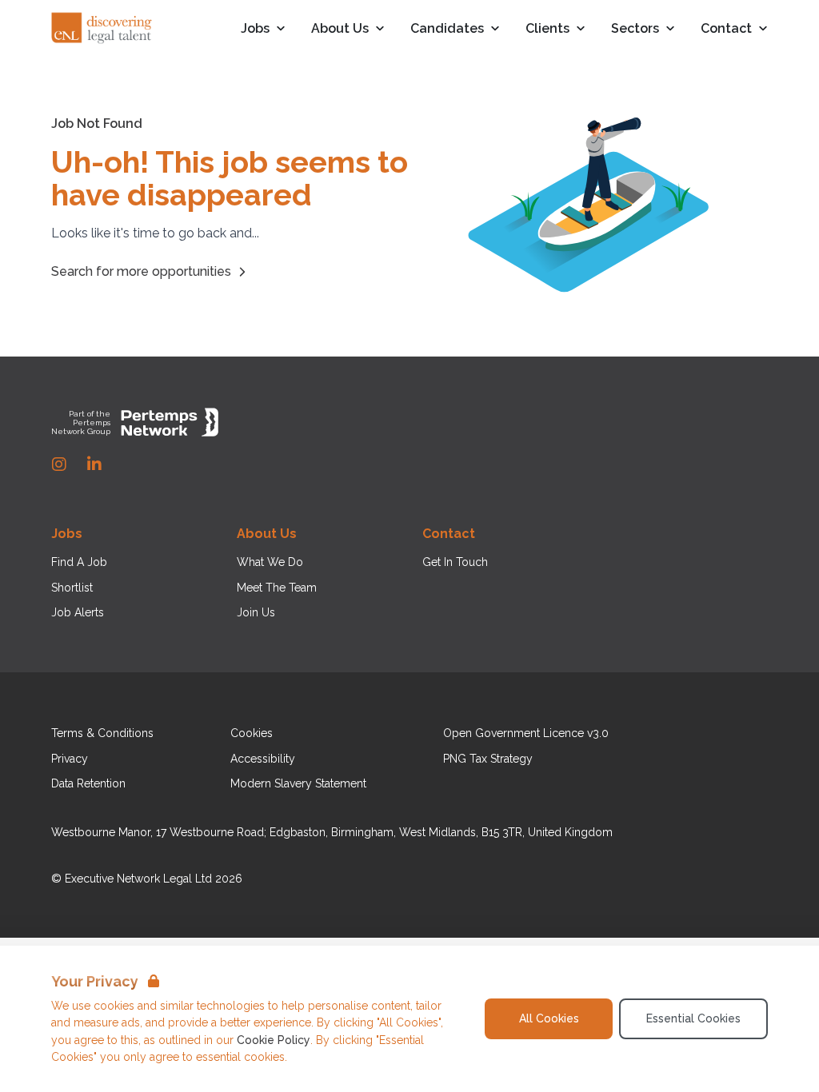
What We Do (270, 562)
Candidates (447, 29)
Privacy (69, 758)
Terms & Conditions (102, 733)
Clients (547, 29)
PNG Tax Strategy (488, 758)
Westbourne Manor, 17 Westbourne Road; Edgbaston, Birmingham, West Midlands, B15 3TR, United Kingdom (332, 832)
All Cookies (549, 1018)
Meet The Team (277, 587)
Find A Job (79, 562)
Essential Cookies (693, 1018)
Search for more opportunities (141, 271)
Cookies (251, 733)
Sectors (635, 29)
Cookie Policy (273, 1040)
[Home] (102, 28)
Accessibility (262, 758)
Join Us (256, 612)
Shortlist (72, 587)
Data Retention (88, 783)
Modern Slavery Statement (298, 783)
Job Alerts (77, 612)
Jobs (255, 29)
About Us (340, 29)
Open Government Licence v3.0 (526, 733)
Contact (726, 29)
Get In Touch (455, 562)
